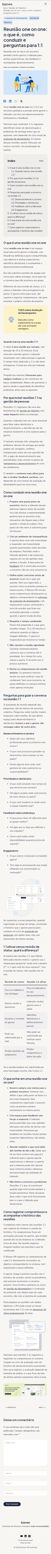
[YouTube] (21, 1536)
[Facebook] (4, 101)
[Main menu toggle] (46, 4)
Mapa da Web (25, 1543)
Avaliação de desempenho (15, 18)
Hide (41, 161)
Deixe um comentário (11, 67)
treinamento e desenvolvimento (19, 463)
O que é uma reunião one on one (24, 167)
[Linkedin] (10, 101)
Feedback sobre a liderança (26, 206)
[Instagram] (29, 1536)
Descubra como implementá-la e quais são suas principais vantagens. (30, 319)
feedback (14, 566)
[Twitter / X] (21, 101)
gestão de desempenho (19, 1288)
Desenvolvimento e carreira (26, 199)
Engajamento (19, 209)
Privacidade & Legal (25, 1540)
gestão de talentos (29, 410)
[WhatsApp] (16, 101)
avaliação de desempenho (16, 138)
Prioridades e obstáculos (25, 202)
